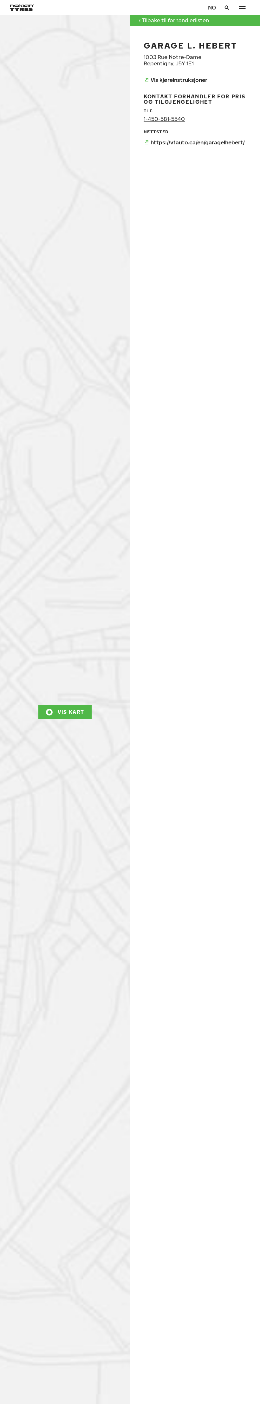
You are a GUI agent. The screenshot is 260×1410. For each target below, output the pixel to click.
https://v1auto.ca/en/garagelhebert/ (198, 142)
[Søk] (227, 7)
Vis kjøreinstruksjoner (179, 79)
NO (212, 7)
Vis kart (71, 712)
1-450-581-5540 (164, 118)
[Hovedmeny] (242, 7)
